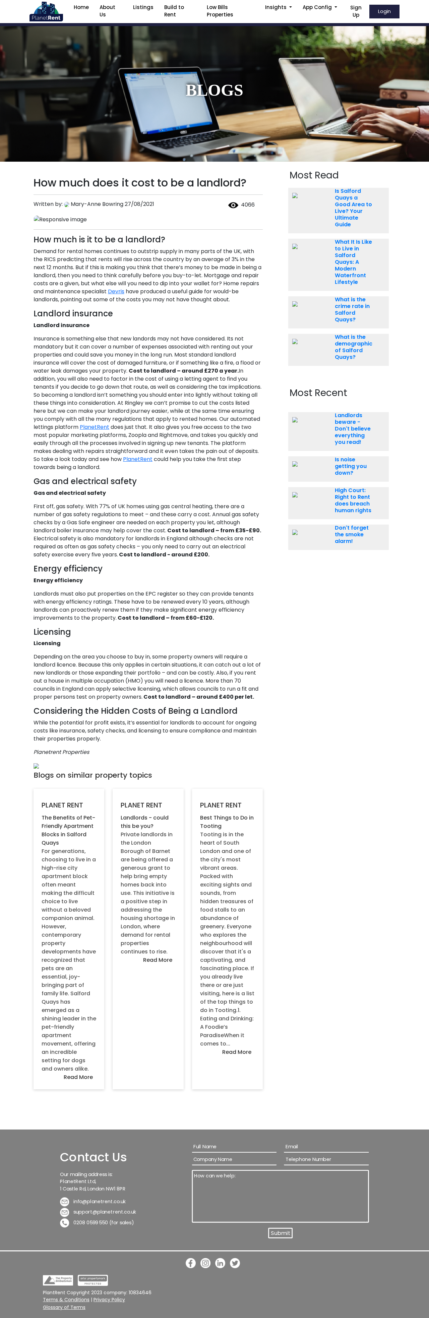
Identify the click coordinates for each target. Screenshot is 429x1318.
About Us (107, 11)
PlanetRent (94, 427)
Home (81, 7)
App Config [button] (318, 7)
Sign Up (356, 11)
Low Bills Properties (220, 11)
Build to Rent (174, 11)
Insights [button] (276, 7)
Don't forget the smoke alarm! (352, 535)
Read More (78, 1077)
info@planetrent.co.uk (99, 1201)
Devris (116, 291)
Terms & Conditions (66, 1299)
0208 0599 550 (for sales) (103, 1222)
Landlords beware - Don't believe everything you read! (353, 429)
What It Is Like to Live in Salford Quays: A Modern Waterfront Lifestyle (353, 262)
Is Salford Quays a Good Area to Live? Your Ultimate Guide (353, 208)
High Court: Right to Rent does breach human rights (353, 500)
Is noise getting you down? (351, 466)
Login (384, 11)
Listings (143, 7)
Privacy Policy (109, 1299)
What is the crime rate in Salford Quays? (352, 309)
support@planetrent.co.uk (104, 1212)
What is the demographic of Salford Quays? (353, 347)
